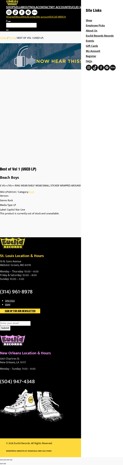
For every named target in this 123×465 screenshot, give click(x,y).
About (25, 7)
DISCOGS (10, 301)
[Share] (7, 459)
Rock (12, 38)
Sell (17, 7)
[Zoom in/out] (1, 459)
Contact (43, 7)
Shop (10, 7)
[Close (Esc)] (11, 459)
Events (90, 41)
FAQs (89, 61)
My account (59, 7)
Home (3, 38)
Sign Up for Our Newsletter (20, 311)
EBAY (7, 305)
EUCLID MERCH (79, 7)
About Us (91, 30)
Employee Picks (95, 25)
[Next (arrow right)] (4, 463)
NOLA (33, 7)
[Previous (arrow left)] (1, 463)
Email (8, 319)
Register (91, 56)
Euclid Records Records (100, 35)
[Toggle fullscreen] (4, 459)
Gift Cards (92, 46)
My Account (93, 51)
